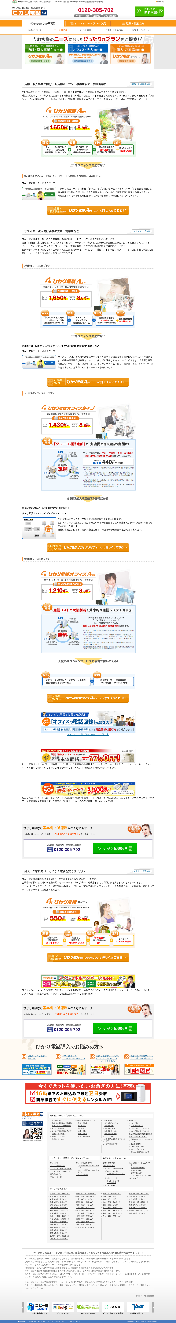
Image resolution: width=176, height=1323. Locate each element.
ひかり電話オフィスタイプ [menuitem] (140, 1128)
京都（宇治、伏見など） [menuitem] (85, 1219)
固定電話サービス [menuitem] (111, 1131)
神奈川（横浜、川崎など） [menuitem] (60, 1216)
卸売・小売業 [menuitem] (82, 1134)
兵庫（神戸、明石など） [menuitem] (85, 1216)
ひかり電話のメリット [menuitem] (112, 1123)
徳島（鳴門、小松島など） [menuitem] (113, 1210)
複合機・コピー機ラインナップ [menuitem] (113, 1182)
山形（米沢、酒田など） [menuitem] (59, 1208)
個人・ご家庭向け (143, 871)
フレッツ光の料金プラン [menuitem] (85, 1163)
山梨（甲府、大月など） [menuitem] (59, 1239)
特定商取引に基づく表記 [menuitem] (37, 1321)
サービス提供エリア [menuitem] (110, 1144)
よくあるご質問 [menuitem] (135, 1144)
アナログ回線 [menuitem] (109, 1136)
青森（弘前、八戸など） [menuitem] (59, 1196)
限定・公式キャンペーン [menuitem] (138, 1137)
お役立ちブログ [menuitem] (135, 1178)
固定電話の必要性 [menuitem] (111, 1134)
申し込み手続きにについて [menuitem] (140, 1152)
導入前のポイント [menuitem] (56, 1174)
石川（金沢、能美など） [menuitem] (85, 1208)
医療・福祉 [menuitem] (82, 1131)
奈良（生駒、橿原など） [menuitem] (85, 1222)
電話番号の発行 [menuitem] (136, 1170)
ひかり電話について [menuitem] (137, 1146)
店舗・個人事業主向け (141, 84)
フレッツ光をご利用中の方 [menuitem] (60, 1171)
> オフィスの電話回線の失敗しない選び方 (88, 734)
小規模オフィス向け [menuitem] (58, 1134)
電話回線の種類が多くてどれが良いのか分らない (141, 1057)
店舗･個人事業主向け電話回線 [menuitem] (62, 1123)
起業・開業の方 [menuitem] (109, 1163)
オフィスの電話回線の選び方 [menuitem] (61, 1131)
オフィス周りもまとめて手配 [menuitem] (141, 1175)
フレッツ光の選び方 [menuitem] (57, 1166)
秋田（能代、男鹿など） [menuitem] (59, 1202)
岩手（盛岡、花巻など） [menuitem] (59, 1199)
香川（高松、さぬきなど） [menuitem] (113, 1208)
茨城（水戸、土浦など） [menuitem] (59, 1225)
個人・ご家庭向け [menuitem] (58, 1128)
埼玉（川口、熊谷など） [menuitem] (59, 1222)
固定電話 (45, 23)
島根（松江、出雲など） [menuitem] (112, 1199)
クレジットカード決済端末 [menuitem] (114, 1168)
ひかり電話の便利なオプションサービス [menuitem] (114, 1140)
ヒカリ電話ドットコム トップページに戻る (32, 1117)
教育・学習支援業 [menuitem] (84, 1136)
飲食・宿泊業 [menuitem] (82, 1123)
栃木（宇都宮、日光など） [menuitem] (60, 1227)
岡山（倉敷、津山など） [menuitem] (112, 1202)
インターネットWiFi (90, 23)
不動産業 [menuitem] (81, 1128)
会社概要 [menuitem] (160, 1)
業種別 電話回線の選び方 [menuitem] (85, 1120)
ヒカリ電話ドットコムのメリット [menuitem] (140, 1164)
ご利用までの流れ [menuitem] (114, 30)
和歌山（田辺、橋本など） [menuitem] (86, 1227)
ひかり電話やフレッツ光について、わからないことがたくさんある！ (107, 1058)
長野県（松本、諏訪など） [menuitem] (60, 1236)
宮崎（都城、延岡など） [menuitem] (138, 1208)
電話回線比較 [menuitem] (109, 1126)
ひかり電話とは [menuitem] (88, 30)
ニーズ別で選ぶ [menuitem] (61, 30)
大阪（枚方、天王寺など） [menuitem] (86, 1213)
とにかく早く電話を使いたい (37, 1057)
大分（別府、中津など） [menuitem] (138, 1199)
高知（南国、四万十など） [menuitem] (113, 1216)
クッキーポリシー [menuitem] (74, 1321)
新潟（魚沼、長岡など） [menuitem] (59, 1233)
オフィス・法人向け (142, 231)
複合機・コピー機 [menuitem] (111, 1178)
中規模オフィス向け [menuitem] (58, 1136)
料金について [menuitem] (35, 30)
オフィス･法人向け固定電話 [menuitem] (61, 1126)
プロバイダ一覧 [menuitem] (56, 1177)
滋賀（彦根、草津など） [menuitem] (85, 1225)
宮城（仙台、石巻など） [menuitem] (59, 1205)
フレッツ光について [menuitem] (137, 1149)
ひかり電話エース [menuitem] (137, 1126)
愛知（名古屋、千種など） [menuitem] (86, 1194)
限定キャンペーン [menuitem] (141, 30)
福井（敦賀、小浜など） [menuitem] (85, 1205)
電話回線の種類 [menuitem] (110, 1128)
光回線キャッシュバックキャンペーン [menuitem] (141, 1140)
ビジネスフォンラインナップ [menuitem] (116, 1174)
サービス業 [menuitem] (82, 1126)
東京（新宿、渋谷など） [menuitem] (59, 1213)
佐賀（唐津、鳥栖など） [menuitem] (138, 1196)
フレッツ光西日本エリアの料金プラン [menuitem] (88, 1171)
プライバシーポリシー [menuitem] (56, 1321)
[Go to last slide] (23, 1307)
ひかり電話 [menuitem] (134, 1123)
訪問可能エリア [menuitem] (136, 1173)
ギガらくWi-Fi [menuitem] (110, 1185)
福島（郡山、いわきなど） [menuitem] (60, 1210)
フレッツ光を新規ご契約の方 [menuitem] (61, 1169)
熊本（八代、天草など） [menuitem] (138, 1205)
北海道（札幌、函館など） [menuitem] (60, 1194)
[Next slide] (153, 1307)
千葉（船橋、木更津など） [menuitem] (60, 1219)
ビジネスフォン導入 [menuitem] (112, 1171)
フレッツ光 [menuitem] (54, 1163)
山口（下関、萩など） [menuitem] (111, 1205)
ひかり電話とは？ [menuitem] (109, 1120)
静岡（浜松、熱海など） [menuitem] (85, 1202)
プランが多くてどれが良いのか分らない (73, 1057)
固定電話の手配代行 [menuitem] (138, 1168)
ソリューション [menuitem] (109, 1166)
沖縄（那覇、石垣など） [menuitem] (138, 1213)
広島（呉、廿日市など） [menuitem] (112, 1194)
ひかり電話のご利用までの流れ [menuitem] (140, 1134)
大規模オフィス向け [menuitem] (58, 1139)
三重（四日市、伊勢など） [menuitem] (86, 1199)
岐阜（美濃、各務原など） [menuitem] (86, 1196)
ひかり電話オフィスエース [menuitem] (140, 1131)
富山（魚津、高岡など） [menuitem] (85, 1210)
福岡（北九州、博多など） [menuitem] (139, 1194)
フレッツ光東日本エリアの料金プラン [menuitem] (88, 1166)
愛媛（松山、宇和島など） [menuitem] (113, 1213)
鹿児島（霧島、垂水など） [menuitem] (139, 1210)
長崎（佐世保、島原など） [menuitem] (139, 1202)
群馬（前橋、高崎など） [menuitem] (59, 1230)
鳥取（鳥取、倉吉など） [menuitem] (112, 1196)
